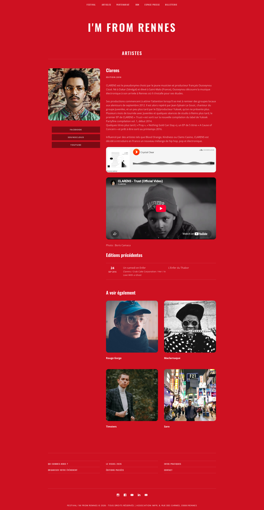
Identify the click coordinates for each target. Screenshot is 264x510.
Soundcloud (76, 137)
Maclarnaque (172, 358)
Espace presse (152, 4)
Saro (167, 426)
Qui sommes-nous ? (58, 463)
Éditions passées (115, 469)
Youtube (75, 145)
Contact (168, 469)
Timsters (111, 426)
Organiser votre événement (63, 469)
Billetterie (171, 4)
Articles (106, 4)
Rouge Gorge (113, 358)
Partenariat (122, 4)
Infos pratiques (172, 463)
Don (137, 4)
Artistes (132, 53)
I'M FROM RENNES (132, 27)
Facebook (76, 129)
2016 (118, 77)
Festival (91, 4)
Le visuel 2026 (114, 463)
